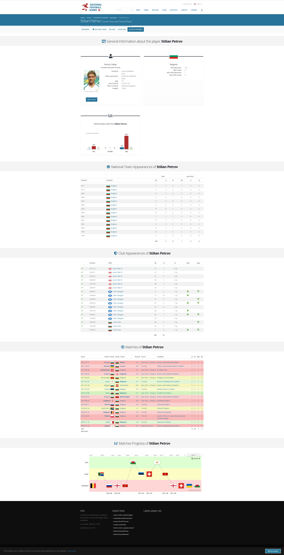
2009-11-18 (85, 422)
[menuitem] (193, 455)
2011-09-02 (85, 374)
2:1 (137, 412)
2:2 (137, 389)
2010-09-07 (85, 397)
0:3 (137, 374)
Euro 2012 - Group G (148, 362)
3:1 (137, 370)
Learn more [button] (71, 551)
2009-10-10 (85, 426)
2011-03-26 (85, 385)
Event (143, 357)
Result (137, 357)
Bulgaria (114, 186)
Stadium (160, 357)
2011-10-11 (85, 362)
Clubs (113, 29)
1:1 (137, 378)
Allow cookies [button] (273, 551)
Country (109, 180)
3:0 (137, 366)
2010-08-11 (85, 404)
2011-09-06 (85, 370)
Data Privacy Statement (121, 534)
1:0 (137, 404)
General (87, 29)
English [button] (198, 4)
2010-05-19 (85, 412)
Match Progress (136, 29)
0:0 (137, 385)
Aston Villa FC (118, 268)
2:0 (137, 416)
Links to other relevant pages (123, 515)
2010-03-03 (85, 416)
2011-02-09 (85, 389)
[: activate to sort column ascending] (84, 263)
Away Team (120, 357)
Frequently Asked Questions (122, 518)
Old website (187, 4)
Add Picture (91, 99)
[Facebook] (201, 10)
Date (83, 357)
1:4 (137, 422)
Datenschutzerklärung (120, 531)
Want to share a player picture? (123, 528)
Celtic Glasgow (118, 291)
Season (84, 180)
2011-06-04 (85, 378)
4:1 (137, 426)
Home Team (109, 357)
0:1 (137, 362)
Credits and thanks (119, 525)
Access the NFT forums (121, 521)
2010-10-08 (85, 393)
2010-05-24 (85, 408)
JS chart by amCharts (92, 133)
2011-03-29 (85, 381)
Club (110, 263)
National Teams (100, 29)
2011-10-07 (85, 366)
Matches (123, 29)
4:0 (137, 401)
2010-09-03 (85, 401)
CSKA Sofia (117, 322)
